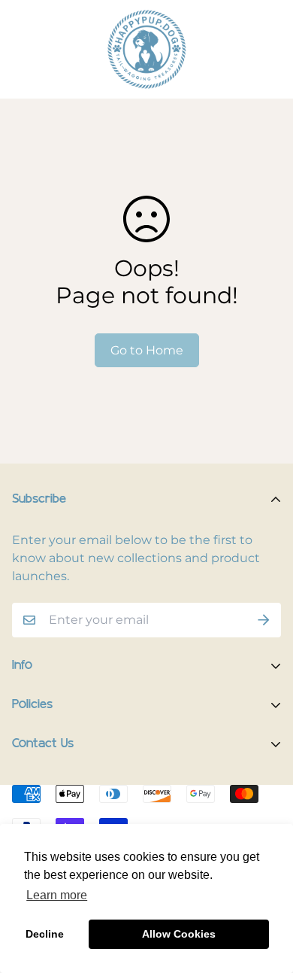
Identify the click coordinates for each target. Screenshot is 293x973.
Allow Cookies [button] (179, 934)
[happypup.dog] (146, 49)
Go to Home (146, 350)
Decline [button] (45, 934)
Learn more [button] (56, 895)
